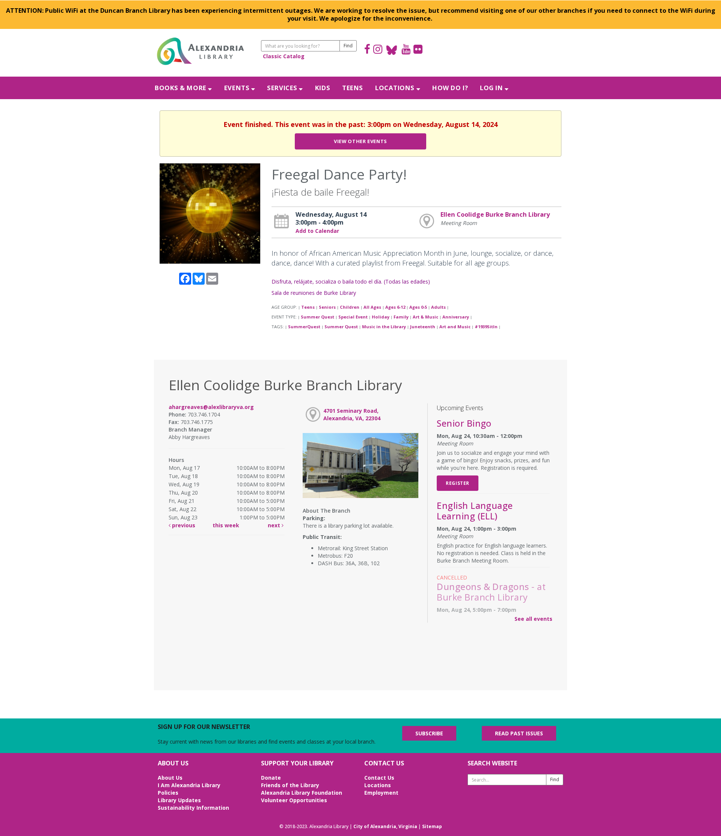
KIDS (322, 87)
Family (401, 317)
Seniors (327, 307)
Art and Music (455, 326)
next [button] (275, 525)
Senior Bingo (464, 423)
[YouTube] (405, 50)
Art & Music (425, 317)
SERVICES (283, 87)
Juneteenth (422, 326)
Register (457, 483)
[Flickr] (417, 50)
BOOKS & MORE (181, 87)
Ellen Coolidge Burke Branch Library (495, 214)
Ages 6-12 (395, 307)
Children (349, 307)
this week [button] (226, 525)
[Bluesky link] (391, 50)
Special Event (353, 317)
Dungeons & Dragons (491, 592)
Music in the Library (384, 326)
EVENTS (237, 87)
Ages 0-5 (418, 307)
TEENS (352, 87)
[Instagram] (377, 50)
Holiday (380, 317)
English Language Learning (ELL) (475, 510)
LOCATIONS (395, 87)
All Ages (372, 307)
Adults (438, 307)
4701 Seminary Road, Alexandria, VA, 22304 (351, 414)
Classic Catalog (284, 56)
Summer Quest (317, 317)
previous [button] (182, 525)
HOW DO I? (450, 87)
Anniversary (455, 317)
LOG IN (492, 87)
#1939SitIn (486, 326)
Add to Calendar (317, 230)
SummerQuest (304, 326)
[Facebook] (367, 50)
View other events (360, 141)
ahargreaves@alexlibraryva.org (211, 406)
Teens (308, 307)
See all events (533, 618)
